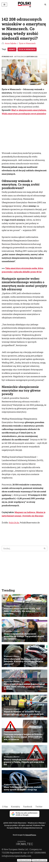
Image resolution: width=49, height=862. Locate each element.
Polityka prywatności (24, 860)
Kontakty (15, 806)
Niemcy (12, 49)
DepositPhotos (30, 835)
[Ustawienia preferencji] (47, 646)
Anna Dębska (10, 43)
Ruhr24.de (14, 522)
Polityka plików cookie (39, 860)
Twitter (38, 806)
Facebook (27, 806)
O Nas (5, 806)
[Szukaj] (45, 4)
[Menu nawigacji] (4, 4)
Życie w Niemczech (27, 43)
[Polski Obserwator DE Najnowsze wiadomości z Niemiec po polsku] (24, 4)
